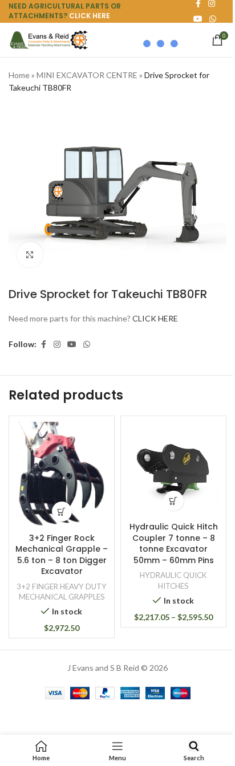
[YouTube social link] (72, 344)
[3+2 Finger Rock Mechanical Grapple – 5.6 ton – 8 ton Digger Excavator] (61, 474)
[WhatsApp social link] (213, 19)
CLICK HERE (89, 16)
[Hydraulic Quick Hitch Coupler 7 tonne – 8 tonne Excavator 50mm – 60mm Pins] (173, 469)
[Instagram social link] (57, 344)
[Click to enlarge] (30, 255)
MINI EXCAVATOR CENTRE (87, 75)
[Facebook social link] (43, 344)
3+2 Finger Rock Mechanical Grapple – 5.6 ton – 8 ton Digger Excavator (61, 554)
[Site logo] (48, 39)
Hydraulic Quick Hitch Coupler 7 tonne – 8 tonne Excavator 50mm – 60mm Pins (173, 543)
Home (19, 75)
